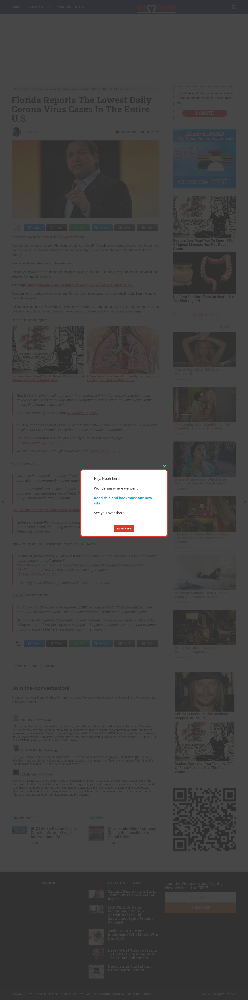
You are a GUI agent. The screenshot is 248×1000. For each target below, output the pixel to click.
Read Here (124, 528)
